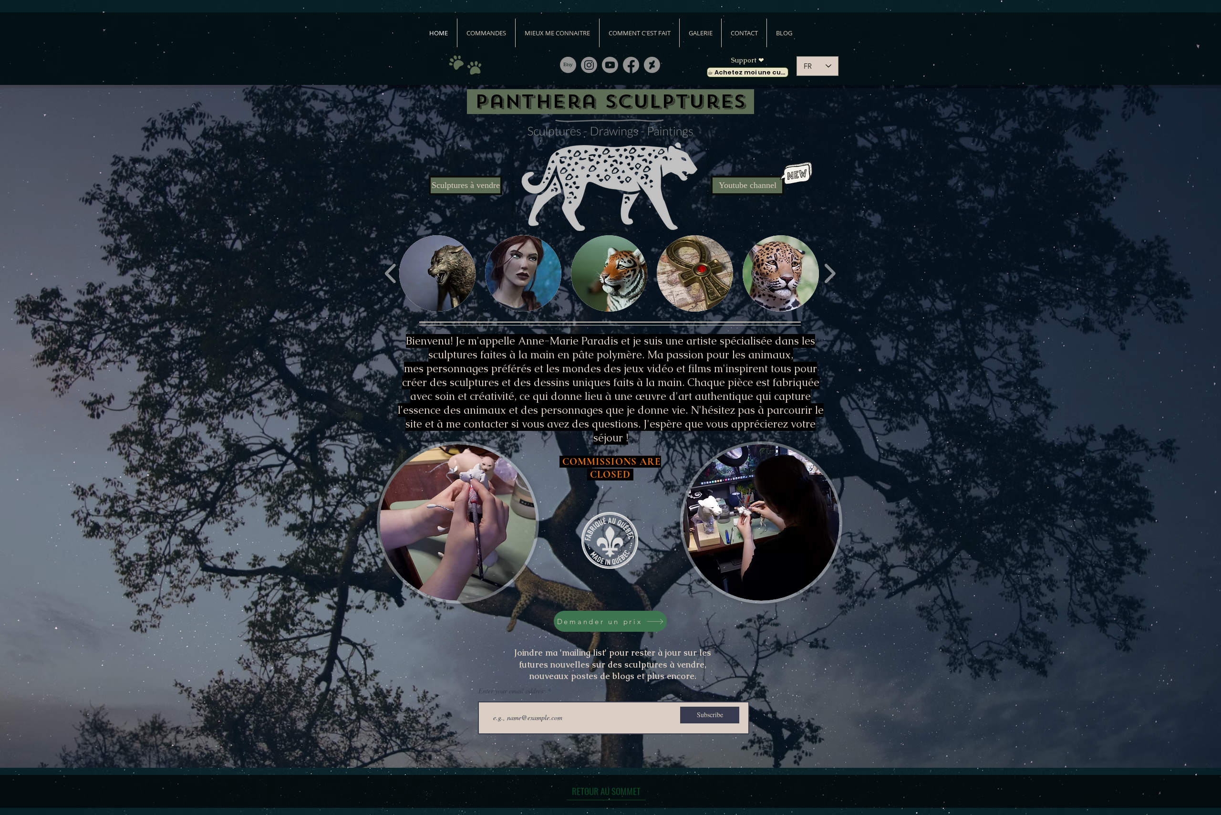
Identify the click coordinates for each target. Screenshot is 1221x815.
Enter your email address (512, 691)
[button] (437, 273)
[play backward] (391, 273)
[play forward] (829, 273)
